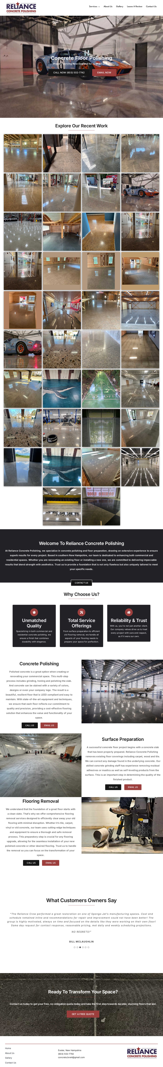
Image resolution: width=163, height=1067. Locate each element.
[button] (74, 942)
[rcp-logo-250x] (21, 2)
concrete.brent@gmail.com (71, 1057)
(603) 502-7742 (66, 1054)
